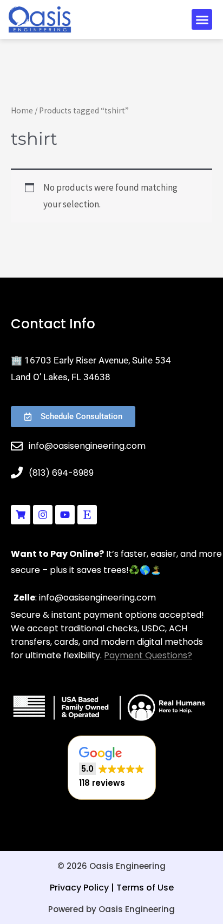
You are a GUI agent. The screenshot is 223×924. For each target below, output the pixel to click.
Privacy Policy (79, 887)
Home (22, 110)
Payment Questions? (148, 655)
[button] (202, 19)
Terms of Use (145, 887)
